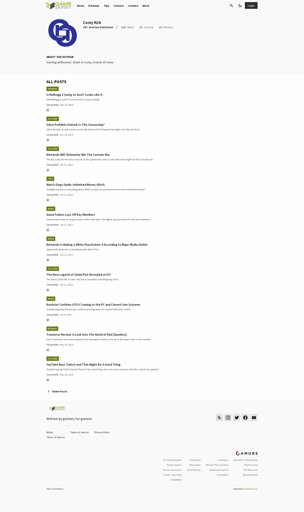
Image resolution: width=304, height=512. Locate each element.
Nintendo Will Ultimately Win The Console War (78, 155)
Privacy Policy (102, 432)
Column (133, 5)
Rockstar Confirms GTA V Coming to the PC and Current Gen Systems (93, 304)
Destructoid (251, 464)
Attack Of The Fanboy (246, 460)
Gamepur (223, 460)
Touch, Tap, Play (172, 474)
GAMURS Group (251, 488)
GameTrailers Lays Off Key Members (70, 215)
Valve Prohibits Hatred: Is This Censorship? (75, 125)
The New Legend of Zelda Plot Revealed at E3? (78, 274)
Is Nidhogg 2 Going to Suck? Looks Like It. (74, 95)
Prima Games (174, 464)
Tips (106, 5)
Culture (119, 5)
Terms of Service (79, 432)
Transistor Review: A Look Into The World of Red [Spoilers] (86, 334)
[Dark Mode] (239, 5)
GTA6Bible (176, 479)
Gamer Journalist (172, 469)
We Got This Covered (217, 464)
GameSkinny (194, 469)
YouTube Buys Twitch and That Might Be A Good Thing (83, 364)
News (80, 5)
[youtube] (254, 417)
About (49, 432)
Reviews (93, 5)
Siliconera (195, 464)
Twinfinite (195, 460)
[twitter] (236, 417)
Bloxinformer (250, 474)
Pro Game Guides (172, 460)
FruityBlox (222, 474)
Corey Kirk (52, 104)
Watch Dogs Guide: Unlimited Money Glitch (75, 185)
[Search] (231, 5)
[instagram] (228, 417)
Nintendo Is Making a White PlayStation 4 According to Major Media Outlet (97, 245)
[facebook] (245, 417)
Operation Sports (218, 469)
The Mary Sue (250, 469)
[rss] (219, 417)
